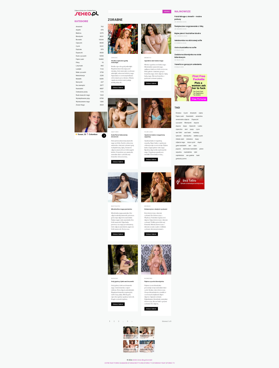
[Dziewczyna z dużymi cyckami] (156, 187)
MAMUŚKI (124, 363)
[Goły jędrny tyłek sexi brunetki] (123, 260)
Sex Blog (142, 360)
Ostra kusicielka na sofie (185, 47)
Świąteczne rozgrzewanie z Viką (188, 26)
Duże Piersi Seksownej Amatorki (119, 136)
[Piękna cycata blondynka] (156, 260)
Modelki (147, 206)
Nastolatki (115, 206)
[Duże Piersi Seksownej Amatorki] (123, 113)
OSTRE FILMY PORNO (112, 363)
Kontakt (149, 360)
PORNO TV (148, 363)
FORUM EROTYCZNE (136, 363)
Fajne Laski (148, 131)
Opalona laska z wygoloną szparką (154, 136)
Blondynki (148, 278)
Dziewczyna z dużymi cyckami (155, 209)
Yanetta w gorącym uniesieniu (188, 64)
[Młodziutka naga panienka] (123, 187)
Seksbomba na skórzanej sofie (188, 40)
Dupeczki (114, 278)
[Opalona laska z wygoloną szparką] (156, 113)
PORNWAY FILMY (160, 363)
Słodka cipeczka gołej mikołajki (119, 62)
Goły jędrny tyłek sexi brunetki (122, 281)
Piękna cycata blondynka (154, 281)
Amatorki (115, 131)
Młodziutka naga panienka (121, 209)
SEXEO (135, 360)
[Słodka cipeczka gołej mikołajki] (123, 39)
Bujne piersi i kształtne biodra (187, 33)
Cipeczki (114, 57)
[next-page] (132, 321)
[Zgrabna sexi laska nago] (156, 39)
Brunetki (147, 57)
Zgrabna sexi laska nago (153, 61)
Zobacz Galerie (118, 87)
